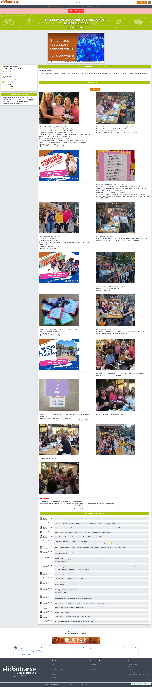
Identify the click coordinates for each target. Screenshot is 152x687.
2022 (28, 100)
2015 (32, 98)
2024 (3, 101)
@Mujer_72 (73, 132)
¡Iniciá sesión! (78, 505)
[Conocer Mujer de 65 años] (41, 518)
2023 (32, 100)
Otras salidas (36, 655)
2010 (11, 98)
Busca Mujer (93, 669)
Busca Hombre (93, 666)
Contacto (54, 677)
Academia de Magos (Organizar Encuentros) (138, 674)
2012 (19, 98)
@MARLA (6, 86)
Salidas (8, 15)
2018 (11, 100)
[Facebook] (19, 676)
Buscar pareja (93, 664)
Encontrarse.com (55, 684)
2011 (15, 98)
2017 (7, 100)
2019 (15, 100)
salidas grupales (76, 631)
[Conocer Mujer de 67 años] (41, 582)
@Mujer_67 (69, 129)
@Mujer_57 (123, 333)
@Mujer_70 (55, 144)
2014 (27, 98)
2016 (3, 100)
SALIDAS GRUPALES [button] (84, 6)
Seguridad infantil (56, 672)
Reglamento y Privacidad (57, 669)
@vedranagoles (61, 607)
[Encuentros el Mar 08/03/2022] (15, 79)
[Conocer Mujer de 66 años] (41, 541)
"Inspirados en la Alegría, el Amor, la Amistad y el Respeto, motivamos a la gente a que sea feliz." (86, 684)
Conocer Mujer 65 (47, 518)
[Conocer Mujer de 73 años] (41, 612)
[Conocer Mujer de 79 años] (41, 603)
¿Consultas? (79, 509)
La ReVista (130, 666)
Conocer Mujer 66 (47, 540)
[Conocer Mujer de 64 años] (41, 523)
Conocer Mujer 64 (47, 522)
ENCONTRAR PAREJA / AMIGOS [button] (58, 6)
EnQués (130, 669)
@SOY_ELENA (26, 655)
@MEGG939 (7, 88)
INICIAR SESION (142, 2)
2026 (11, 101)
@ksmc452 (43, 140)
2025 (7, 101)
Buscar (53, 664)
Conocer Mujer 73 (47, 611)
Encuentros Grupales (133, 664)
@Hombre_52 (61, 146)
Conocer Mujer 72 (47, 546)
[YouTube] (22, 676)
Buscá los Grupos (132, 672)
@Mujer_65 (62, 127)
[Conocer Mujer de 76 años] (41, 551)
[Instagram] (24, 676)
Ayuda (53, 666)
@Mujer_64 (68, 138)
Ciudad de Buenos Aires (18, 15)
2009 (7, 98)
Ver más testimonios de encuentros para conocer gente (59, 655)
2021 (24, 100)
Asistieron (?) (94, 82)
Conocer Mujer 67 (47, 582)
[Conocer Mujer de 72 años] (41, 547)
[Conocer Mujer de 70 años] (41, 527)
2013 (23, 98)
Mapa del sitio (55, 674)
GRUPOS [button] (73, 6)
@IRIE (6, 84)
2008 (3, 98)
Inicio (2, 15)
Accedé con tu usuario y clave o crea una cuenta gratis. (76, 11)
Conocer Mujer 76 (47, 551)
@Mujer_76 (66, 136)
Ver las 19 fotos (95, 89)
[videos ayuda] (149, 2)
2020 (20, 100)
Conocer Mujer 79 (47, 602)
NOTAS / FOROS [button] (99, 6)
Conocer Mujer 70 (47, 527)
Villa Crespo (30, 15)
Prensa (53, 680)
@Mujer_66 (129, 127)
